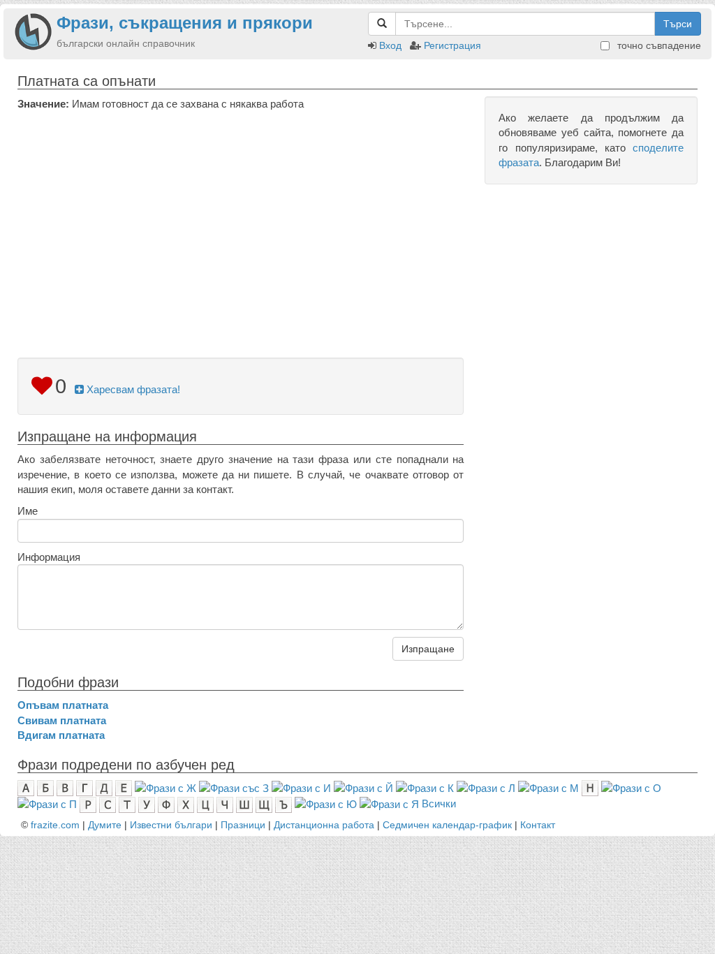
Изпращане (428, 648)
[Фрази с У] (146, 803)
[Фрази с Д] (104, 787)
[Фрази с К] (425, 787)
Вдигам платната (61, 735)
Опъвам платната (62, 705)
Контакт (537, 824)
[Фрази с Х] (185, 803)
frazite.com (55, 824)
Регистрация (452, 45)
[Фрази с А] (25, 787)
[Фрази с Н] (590, 787)
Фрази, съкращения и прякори (185, 22)
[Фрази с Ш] (244, 803)
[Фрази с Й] (363, 787)
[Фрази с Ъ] (283, 803)
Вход (390, 45)
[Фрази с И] (301, 787)
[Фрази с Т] (127, 803)
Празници (243, 824)
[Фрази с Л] (486, 787)
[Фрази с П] (47, 803)
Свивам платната (61, 720)
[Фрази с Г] (84, 787)
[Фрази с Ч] (224, 803)
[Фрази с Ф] (166, 803)
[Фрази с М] (548, 787)
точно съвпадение (657, 45)
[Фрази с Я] (389, 803)
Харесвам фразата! (132, 389)
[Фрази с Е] (123, 787)
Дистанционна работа (324, 824)
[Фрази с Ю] (326, 803)
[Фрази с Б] (45, 787)
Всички (439, 803)
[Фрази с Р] (88, 803)
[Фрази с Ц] (205, 803)
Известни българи (171, 824)
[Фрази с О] (631, 787)
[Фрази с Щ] (264, 803)
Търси (677, 23)
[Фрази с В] (65, 787)
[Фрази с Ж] (165, 787)
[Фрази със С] (107, 803)
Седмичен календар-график (447, 824)
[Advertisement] (240, 216)
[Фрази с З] (234, 787)
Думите (104, 824)
